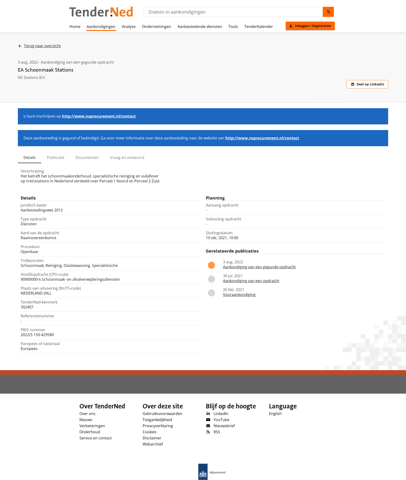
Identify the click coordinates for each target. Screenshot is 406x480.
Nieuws (85, 419)
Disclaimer (152, 438)
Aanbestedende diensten (200, 26)
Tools (233, 26)
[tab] (29, 157)
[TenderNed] (101, 16)
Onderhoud (89, 431)
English (275, 413)
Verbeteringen (92, 425)
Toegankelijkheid (157, 419)
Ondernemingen (156, 26)
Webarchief (153, 444)
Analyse (129, 26)
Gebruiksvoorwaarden (162, 413)
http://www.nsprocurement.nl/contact (99, 116)
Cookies (149, 431)
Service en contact (95, 438)
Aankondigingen (101, 26)
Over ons (87, 413)
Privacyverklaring (158, 425)
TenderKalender (258, 26)
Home (75, 26)
